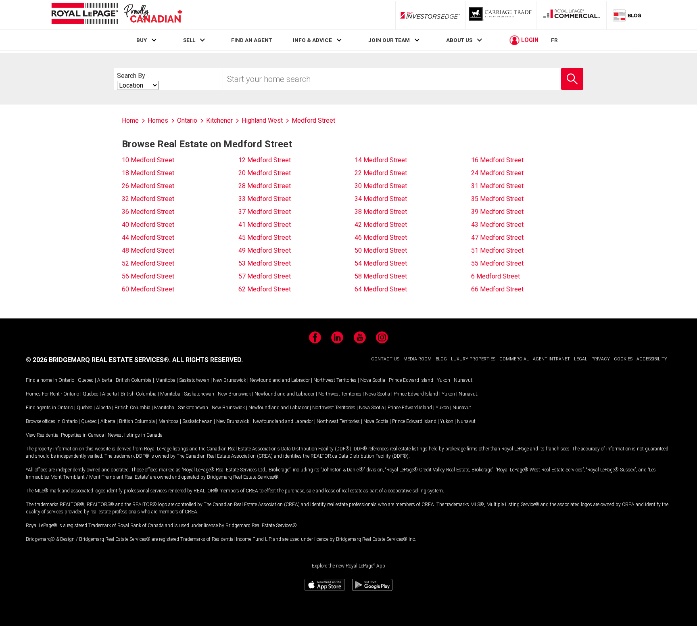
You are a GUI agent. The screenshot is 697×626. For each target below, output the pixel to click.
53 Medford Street (264, 263)
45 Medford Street (264, 237)
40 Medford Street (148, 224)
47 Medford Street (497, 237)
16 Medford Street (497, 160)
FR (554, 40)
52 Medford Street (148, 263)
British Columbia (134, 380)
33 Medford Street (264, 199)
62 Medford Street (264, 289)
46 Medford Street (381, 237)
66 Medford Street (497, 289)
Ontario (66, 380)
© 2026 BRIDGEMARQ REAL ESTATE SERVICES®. (98, 360)
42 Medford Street (381, 224)
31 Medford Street (497, 186)
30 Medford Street (381, 186)
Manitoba (165, 380)
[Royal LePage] (116, 14)
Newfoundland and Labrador (280, 380)
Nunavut (463, 380)
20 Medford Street (264, 173)
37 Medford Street (264, 212)
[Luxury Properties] (501, 15)
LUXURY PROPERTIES (473, 359)
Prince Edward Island (411, 380)
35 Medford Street (497, 199)
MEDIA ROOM (417, 359)
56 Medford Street (148, 276)
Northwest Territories (335, 380)
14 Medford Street (381, 160)
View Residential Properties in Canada (65, 435)
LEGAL (580, 359)
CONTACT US (385, 359)
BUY (141, 40)
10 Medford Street (148, 160)
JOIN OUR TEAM (389, 40)
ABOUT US (459, 40)
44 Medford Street (148, 237)
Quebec (86, 380)
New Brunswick (229, 380)
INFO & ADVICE (312, 40)
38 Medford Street (381, 212)
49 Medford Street (264, 250)
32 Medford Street (148, 199)
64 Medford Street (381, 289)
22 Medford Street (381, 173)
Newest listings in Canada (135, 435)
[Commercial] (571, 15)
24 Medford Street (497, 173)
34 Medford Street (381, 199)
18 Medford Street (148, 173)
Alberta (104, 380)
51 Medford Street (497, 250)
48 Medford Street (148, 250)
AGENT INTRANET (551, 359)
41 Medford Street (264, 224)
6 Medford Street (495, 276)
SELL (189, 40)
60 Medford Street (148, 289)
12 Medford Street (264, 160)
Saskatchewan (194, 380)
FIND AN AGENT (251, 40)
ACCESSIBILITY (651, 359)
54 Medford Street (381, 263)
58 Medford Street (381, 276)
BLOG (441, 359)
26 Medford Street (148, 186)
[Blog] (627, 15)
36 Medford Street (148, 212)
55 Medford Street (497, 263)
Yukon (443, 380)
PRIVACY (600, 359)
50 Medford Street (381, 250)
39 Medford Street (497, 212)
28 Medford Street (264, 186)
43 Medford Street (497, 224)
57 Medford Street (264, 276)
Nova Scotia (372, 380)
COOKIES (623, 359)
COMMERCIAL (514, 359)
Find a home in (41, 380)
